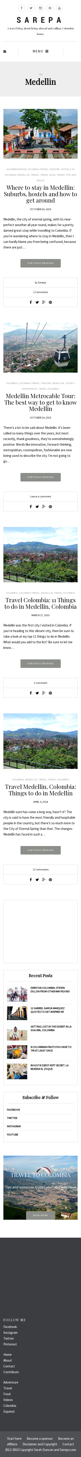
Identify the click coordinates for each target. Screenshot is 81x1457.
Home (7, 1354)
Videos (8, 1400)
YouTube (12, 1134)
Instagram (14, 1126)
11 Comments (41, 869)
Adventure (10, 1382)
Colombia (12, 383)
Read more (40, 1215)
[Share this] (31, 302)
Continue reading (40, 263)
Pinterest (10, 1344)
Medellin (23, 174)
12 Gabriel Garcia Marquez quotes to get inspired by (48, 1009)
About (7, 1360)
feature (55, 169)
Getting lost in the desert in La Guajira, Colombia (51, 1028)
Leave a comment (40, 496)
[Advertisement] (40, 932)
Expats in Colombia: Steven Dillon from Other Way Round (50, 989)
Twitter (12, 1118)
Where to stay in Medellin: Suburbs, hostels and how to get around (40, 193)
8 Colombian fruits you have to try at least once (51, 1048)
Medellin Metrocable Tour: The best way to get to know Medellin (40, 402)
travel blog (48, 174)
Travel (35, 174)
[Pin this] (50, 302)
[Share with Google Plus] (44, 302)
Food (7, 1394)
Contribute (11, 1372)
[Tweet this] (37, 302)
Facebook (13, 1109)
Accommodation (16, 169)
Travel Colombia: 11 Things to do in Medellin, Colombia (40, 603)
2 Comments (40, 292)
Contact (9, 1366)
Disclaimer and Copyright (39, 1444)
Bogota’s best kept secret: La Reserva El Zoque (50, 1067)
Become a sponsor (40, 1438)
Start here (14, 1438)
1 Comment (40, 682)
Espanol (8, 1411)
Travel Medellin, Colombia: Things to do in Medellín (40, 790)
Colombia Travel (38, 169)
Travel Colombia (48, 388)
